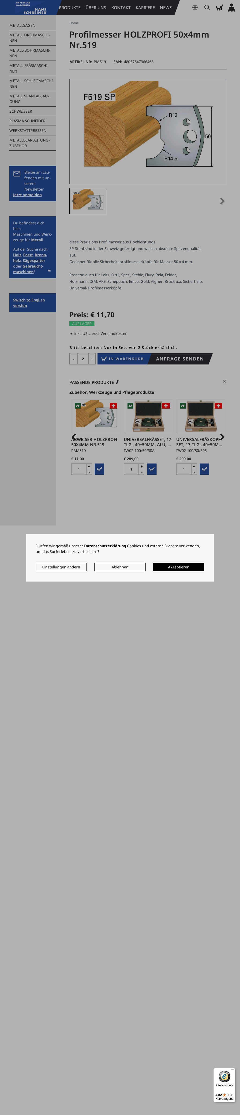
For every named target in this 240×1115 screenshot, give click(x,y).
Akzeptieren (178, 567)
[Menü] (232, 1071)
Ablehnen (120, 567)
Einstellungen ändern (61, 567)
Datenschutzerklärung (105, 545)
